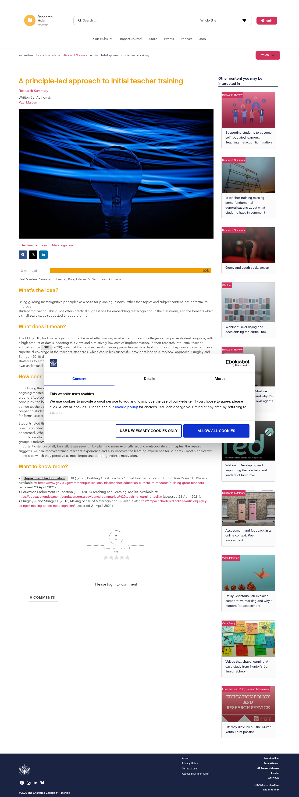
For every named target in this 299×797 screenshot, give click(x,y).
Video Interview (230, 558)
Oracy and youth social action (247, 267)
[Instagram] (28, 782)
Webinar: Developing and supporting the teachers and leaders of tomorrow (246, 470)
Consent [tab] (79, 378)
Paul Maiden (28, 102)
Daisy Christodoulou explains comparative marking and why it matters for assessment (248, 601)
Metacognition (62, 245)
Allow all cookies (216, 431)
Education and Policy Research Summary (245, 689)
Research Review (232, 94)
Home (38, 55)
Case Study (228, 623)
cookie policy (126, 407)
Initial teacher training (34, 245)
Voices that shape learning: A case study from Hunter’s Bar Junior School (247, 666)
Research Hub (53, 55)
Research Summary (75, 55)
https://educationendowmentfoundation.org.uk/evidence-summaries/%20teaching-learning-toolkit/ (90, 496)
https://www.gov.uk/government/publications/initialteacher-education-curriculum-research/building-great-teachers (121, 483)
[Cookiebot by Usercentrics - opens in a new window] (229, 363)
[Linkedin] (35, 782)
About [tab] (219, 378)
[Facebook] (22, 782)
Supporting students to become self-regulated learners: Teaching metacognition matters (249, 137)
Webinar (226, 285)
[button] (103, 39)
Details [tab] (149, 378)
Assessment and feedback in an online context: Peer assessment (249, 535)
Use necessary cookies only (149, 431)
